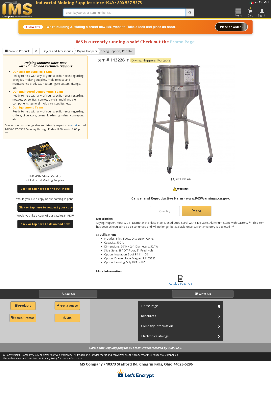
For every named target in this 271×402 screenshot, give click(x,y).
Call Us (69, 294)
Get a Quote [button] (69, 305)
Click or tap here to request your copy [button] (45, 207)
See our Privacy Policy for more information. (58, 358)
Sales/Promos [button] (24, 318)
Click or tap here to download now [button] (45, 224)
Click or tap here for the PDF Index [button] (45, 189)
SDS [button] (69, 318)
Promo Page (182, 41)
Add (198, 211)
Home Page (149, 306)
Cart (250, 12)
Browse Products (19, 51)
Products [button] (24, 305)
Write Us (204, 294)
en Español (261, 2)
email (73, 125)
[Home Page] (17, 9)
